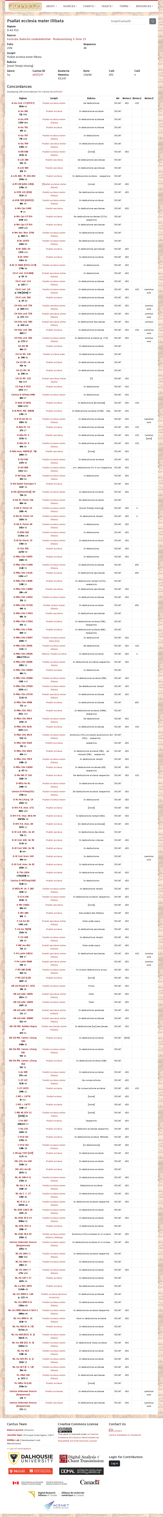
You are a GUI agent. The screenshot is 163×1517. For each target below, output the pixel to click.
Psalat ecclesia (54, 1120)
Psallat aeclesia (54, 832)
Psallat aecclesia (54, 159)
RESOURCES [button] (143, 6)
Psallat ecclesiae (54, 1391)
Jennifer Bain (15, 1435)
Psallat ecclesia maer (54, 354)
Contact (117, 1431)
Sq (8, 74)
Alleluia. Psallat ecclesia (54, 654)
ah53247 (37, 74)
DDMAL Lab (13, 1440)
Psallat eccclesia (54, 743)
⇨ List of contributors (19, 1448)
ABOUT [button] (50, 6)
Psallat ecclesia (54, 111)
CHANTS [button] (88, 6)
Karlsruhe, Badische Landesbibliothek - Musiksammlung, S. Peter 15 (46, 39)
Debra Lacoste (15, 1430)
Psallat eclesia (54, 1096)
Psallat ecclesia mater (54, 103)
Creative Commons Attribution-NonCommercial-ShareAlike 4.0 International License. (78, 1437)
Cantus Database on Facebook (125, 1435)
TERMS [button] (123, 6)
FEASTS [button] (106, 6)
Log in (114, 1463)
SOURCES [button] (69, 6)
